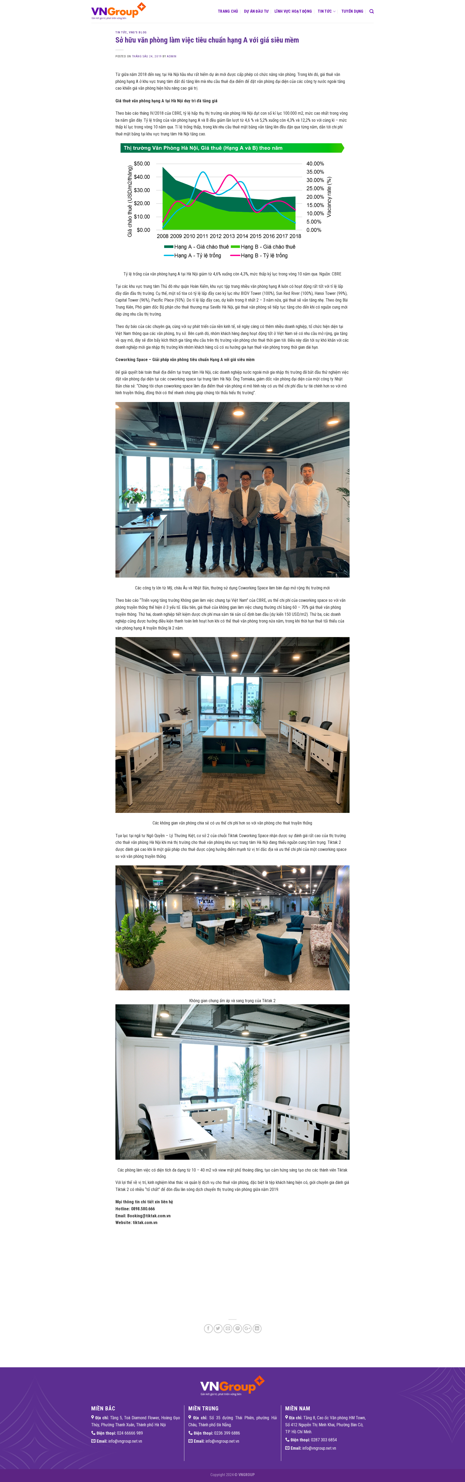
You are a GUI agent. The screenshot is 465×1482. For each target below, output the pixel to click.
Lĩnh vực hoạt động (293, 11)
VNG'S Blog (138, 32)
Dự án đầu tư (256, 11)
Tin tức (325, 11)
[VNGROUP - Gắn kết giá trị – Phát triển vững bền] (121, 11)
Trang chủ (228, 11)
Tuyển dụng (352, 11)
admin (172, 56)
